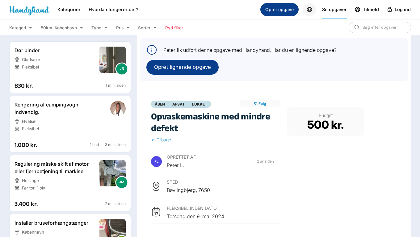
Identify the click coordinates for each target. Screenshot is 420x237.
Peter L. (175, 165)
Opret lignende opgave (182, 67)
